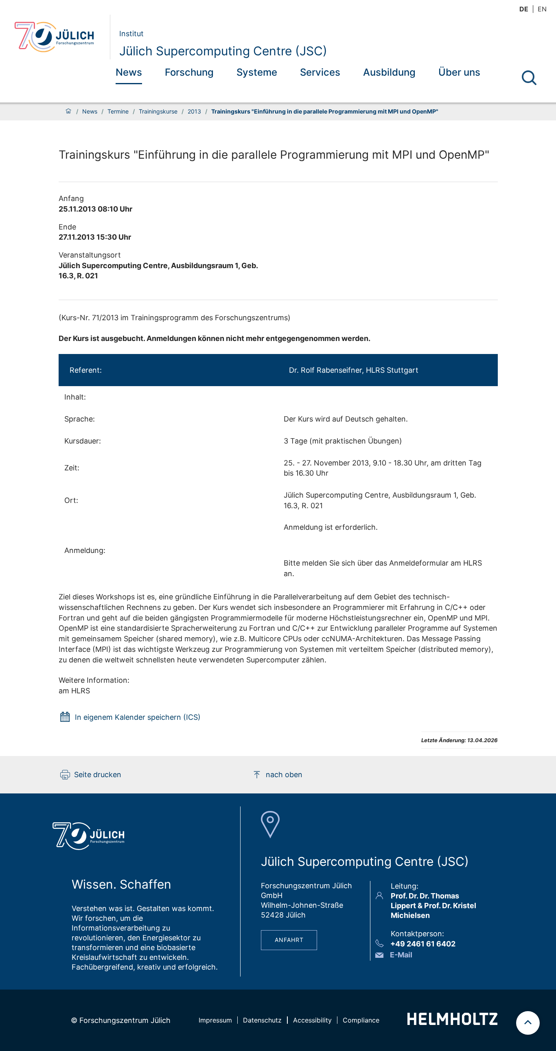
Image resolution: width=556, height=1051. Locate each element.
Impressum (215, 1020)
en (542, 9)
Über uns (459, 72)
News (129, 72)
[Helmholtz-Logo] (452, 1022)
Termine (118, 111)
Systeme (256, 72)
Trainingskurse (158, 111)
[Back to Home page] (58, 37)
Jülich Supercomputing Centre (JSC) (223, 51)
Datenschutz (262, 1020)
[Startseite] (68, 111)
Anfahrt (289, 939)
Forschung (189, 72)
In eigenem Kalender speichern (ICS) (138, 717)
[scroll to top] (528, 1023)
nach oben (284, 774)
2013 (194, 111)
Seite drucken (97, 774)
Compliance (361, 1020)
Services (320, 72)
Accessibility (312, 1020)
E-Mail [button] (401, 954)
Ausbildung (389, 72)
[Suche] (529, 77)
